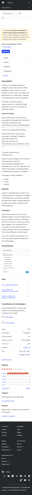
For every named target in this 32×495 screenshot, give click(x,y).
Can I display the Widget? (10, 285)
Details (5, 58)
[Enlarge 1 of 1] (28, 251)
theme (28, 354)
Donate (20, 447)
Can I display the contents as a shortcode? (10, 290)
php (24, 351)
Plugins (19, 432)
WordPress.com (7, 455)
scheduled (22, 354)
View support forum (8, 401)
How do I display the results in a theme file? (9, 296)
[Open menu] (29, 2)
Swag (19, 450)
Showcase (20, 426)
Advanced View (7, 359)
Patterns (19, 435)
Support (5, 75)
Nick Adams (7, 47)
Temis (19, 429)
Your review (5, 388)
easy (21, 351)
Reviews (6, 62)
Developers (5, 447)
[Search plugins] (20, 13)
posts (28, 351)
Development (7, 71)
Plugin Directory (6, 7)
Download (6, 51)
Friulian (8, 472)
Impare (4, 441)
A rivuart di (5, 426)
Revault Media (9, 323)
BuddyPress (6, 464)
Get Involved (21, 441)
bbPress (5, 461)
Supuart (4, 444)
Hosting (4, 432)
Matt (4, 458)
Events (19, 444)
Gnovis (4, 429)
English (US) (26, 347)
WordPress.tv (7, 450)
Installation (6, 66)
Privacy (4, 435)
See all (28, 388)
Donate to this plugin (8, 416)
